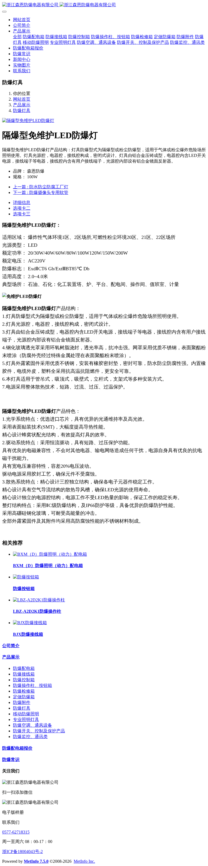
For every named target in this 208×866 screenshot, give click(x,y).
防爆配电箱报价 (17, 748)
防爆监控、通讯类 (30, 736)
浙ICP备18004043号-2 (22, 851)
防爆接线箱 (24, 674)
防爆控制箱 (24, 679)
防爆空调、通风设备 (32, 725)
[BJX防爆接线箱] (30, 622)
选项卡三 (21, 214)
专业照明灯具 (26, 719)
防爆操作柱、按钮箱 (32, 685)
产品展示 (21, 105)
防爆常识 (11, 759)
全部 (17, 36)
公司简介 (11, 645)
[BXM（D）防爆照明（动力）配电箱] (50, 554)
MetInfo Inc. (84, 861)
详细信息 (21, 202)
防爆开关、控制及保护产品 (39, 731)
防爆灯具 (21, 110)
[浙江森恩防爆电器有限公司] (104, 5)
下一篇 (40, 192)
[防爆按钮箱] (26, 577)
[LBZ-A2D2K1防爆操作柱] (39, 600)
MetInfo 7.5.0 (36, 861)
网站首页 (21, 19)
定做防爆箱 (24, 696)
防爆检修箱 (24, 691)
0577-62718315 (16, 832)
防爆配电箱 (24, 668)
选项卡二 (21, 208)
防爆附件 (21, 702)
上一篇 (40, 187)
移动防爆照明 (26, 714)
